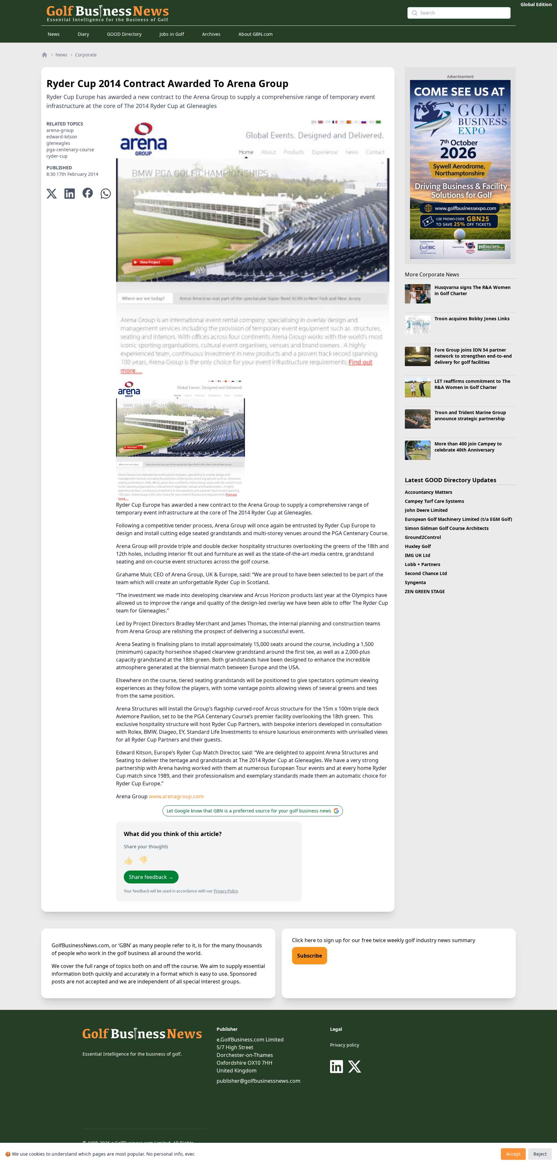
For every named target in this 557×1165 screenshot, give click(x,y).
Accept (513, 1154)
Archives (211, 34)
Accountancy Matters (428, 492)
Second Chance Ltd (426, 573)
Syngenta (415, 582)
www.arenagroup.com (176, 796)
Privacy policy (344, 1045)
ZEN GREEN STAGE (425, 591)
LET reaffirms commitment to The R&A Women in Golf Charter (472, 384)
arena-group (60, 130)
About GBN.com (256, 34)
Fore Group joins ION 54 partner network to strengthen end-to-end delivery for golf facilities (473, 356)
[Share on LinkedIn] (69, 194)
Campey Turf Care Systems (434, 501)
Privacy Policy (226, 891)
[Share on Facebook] (88, 194)
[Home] (44, 55)
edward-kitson (61, 137)
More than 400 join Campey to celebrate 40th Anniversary (468, 447)
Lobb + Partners (422, 564)
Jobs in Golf (172, 34)
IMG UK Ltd (417, 555)
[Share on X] (51, 194)
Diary (83, 34)
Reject (540, 1154)
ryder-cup (57, 156)
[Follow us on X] (355, 1066)
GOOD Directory (124, 34)
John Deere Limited (426, 510)
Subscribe (309, 955)
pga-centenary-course (70, 149)
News (54, 34)
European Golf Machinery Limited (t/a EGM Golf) (458, 519)
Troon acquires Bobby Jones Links (472, 318)
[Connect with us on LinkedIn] (338, 1066)
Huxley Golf (418, 546)
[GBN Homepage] (215, 13)
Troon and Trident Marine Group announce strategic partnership (470, 415)
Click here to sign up (317, 940)
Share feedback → (151, 877)
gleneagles (58, 143)
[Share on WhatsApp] (106, 194)
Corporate (86, 55)
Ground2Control (423, 537)
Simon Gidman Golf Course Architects (447, 528)
